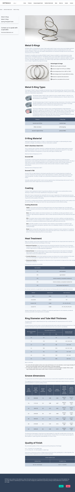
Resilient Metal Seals (8, 9)
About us (61, 3)
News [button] (56, 3)
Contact (71, 3)
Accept (61, 486)
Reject (68, 486)
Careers (66, 3)
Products (30, 3)
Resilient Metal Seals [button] (49, 3)
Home (24, 3)
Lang (14, 3)
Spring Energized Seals (38, 3)
